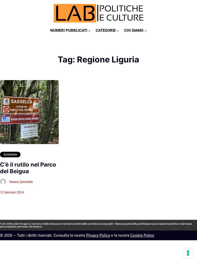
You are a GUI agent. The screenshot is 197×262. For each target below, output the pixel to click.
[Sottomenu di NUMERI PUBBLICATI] (89, 30)
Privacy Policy (98, 235)
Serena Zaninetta (21, 182)
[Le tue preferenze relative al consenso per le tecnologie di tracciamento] (188, 253)
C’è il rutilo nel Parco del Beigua (28, 167)
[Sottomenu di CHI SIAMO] (145, 30)
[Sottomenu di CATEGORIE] (118, 30)
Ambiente (10, 154)
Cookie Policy (142, 235)
